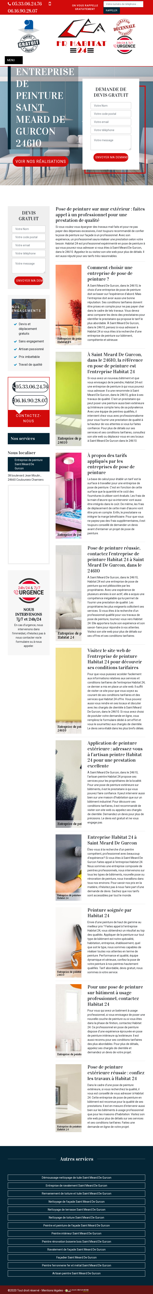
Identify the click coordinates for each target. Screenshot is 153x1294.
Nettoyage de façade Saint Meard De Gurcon (77, 1201)
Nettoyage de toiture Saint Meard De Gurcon (76, 1217)
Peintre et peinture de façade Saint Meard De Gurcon (76, 1225)
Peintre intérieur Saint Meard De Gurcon (76, 1233)
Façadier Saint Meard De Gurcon (76, 1257)
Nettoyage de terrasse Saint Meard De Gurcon (76, 1209)
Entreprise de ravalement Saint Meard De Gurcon (76, 1185)
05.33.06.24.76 (26, 4)
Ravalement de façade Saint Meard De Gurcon (76, 1249)
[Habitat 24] (82, 36)
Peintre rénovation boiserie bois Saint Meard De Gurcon (76, 1241)
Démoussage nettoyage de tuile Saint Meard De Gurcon (76, 1177)
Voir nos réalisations (41, 161)
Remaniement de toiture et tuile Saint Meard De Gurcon (76, 1193)
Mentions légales (52, 1290)
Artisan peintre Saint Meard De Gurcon (76, 1273)
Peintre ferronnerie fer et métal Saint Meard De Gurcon (76, 1265)
